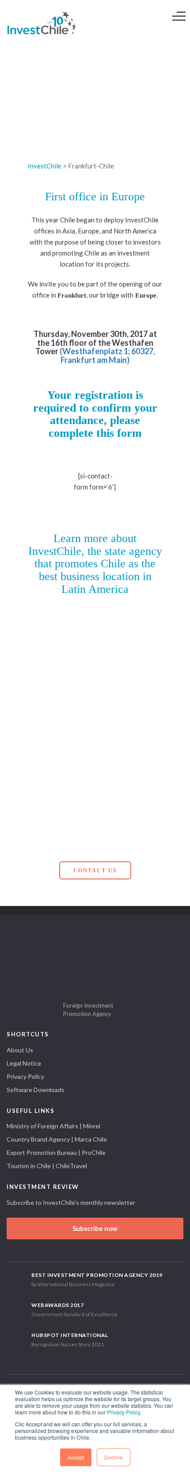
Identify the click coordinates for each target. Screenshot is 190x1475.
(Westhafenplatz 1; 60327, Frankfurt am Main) (107, 355)
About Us (20, 1050)
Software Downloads (36, 1089)
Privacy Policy (123, 1412)
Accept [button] (76, 1457)
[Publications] (61, 805)
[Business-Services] (61, 702)
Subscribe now (95, 1228)
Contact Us (95, 870)
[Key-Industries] (128, 650)
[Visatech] (128, 753)
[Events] (128, 805)
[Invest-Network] (128, 702)
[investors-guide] (61, 753)
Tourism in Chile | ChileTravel (47, 1165)
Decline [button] (113, 1457)
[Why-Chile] (61, 650)
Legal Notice (24, 1063)
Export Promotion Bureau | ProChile (56, 1152)
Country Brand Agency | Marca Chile (57, 1139)
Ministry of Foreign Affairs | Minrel (53, 1126)
